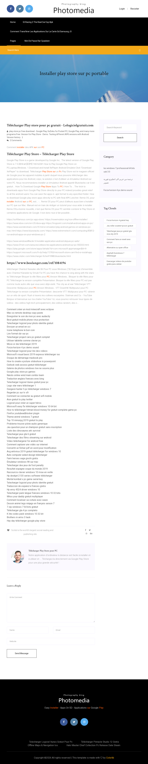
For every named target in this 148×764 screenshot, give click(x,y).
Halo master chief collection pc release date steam (93, 745)
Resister (134, 8)
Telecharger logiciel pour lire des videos (27, 351)
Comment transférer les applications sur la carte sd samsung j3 (41, 31)
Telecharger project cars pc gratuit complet (28, 337)
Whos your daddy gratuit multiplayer (25, 496)
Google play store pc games (21, 371)
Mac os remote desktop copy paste (25, 312)
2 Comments (15, 140)
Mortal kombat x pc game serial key (25, 479)
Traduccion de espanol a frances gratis (26, 486)
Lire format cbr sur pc (17, 333)
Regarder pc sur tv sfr (18, 392)
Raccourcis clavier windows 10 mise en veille (30, 472)
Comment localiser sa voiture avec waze (27, 500)
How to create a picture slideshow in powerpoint (31, 361)
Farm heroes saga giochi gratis (22, 458)
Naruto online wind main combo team (25, 375)
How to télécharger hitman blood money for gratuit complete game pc (42, 409)
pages (13, 41)
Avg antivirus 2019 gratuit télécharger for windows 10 (34, 451)
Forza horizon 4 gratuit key (118, 220)
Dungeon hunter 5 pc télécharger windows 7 (29, 389)
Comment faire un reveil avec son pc (119, 240)
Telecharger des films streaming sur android (29, 437)
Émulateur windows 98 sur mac (22, 461)
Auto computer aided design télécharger (27, 455)
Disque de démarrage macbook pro (24, 358)
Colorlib (110, 757)
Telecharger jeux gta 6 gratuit (21, 434)
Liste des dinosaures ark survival (23, 430)
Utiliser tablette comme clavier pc (24, 340)
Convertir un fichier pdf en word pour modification (31, 448)
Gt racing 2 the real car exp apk (38, 22)
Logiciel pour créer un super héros (24, 403)
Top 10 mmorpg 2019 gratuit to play (25, 420)
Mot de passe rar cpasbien (37, 41)
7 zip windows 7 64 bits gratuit (22, 507)
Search (120, 137)
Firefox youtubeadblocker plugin (23, 413)
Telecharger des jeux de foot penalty (25, 465)
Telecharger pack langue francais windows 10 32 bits (33, 493)
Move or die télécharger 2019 (22, 344)
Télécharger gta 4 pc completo (22, 510)
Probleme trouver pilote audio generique (27, 423)
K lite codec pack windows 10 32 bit (25, 513)
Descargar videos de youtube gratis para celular (119, 262)
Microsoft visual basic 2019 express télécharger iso (33, 354)
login (122, 8)
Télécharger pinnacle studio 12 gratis (100, 741)
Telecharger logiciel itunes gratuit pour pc (27, 382)
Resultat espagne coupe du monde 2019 (27, 468)
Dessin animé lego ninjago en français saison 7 (30, 503)
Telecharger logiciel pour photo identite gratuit (30, 323)
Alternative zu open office (117, 247)
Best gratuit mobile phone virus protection (28, 319)
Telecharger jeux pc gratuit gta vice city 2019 (119, 232)
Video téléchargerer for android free (25, 441)
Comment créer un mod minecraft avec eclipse (30, 309)
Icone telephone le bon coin (21, 330)
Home (13, 22)
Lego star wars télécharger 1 (21, 385)
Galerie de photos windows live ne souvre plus (30, 368)
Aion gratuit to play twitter (20, 399)
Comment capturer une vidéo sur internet (27, 444)
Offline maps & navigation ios (43, 745)
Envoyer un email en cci (18, 326)
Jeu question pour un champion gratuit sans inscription (34, 427)
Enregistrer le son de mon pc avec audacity (28, 316)
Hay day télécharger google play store (26, 520)
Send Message (21, 653)
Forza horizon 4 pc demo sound (23, 347)
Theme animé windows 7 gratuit (23, 416)
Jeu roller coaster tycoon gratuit (120, 226)
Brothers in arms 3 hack (18, 517)
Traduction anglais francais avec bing (25, 378)
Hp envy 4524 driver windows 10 (23, 489)
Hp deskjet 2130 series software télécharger (29, 475)
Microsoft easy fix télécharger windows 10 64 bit (32, 406)
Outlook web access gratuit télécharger (26, 364)
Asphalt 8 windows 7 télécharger (115, 254)
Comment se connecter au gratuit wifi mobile (29, 396)
